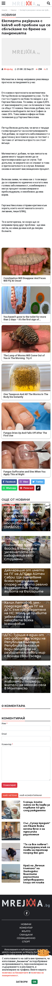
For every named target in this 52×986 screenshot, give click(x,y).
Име (4, 723)
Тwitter (39, 481)
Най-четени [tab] (10, 795)
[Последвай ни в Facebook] (26, 913)
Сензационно (26, 938)
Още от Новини (16, 499)
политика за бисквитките (15, 972)
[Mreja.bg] (26, 903)
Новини (13, 10)
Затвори (21, 981)
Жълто (26, 931)
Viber (25, 481)
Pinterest (28, 488)
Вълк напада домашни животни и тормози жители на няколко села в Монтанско (25, 683)
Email (4, 734)
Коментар (7, 744)
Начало (4, 10)
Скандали (26, 934)
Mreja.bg (8, 69)
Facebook (11, 481)
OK (34, 981)
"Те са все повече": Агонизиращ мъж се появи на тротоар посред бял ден (36, 848)
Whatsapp (11, 488)
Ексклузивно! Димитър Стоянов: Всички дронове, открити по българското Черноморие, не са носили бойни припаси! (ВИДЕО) (24, 516)
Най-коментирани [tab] (31, 795)
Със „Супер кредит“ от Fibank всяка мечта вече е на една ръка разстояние (36, 829)
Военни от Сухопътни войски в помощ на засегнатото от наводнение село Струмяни (24, 552)
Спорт (26, 941)
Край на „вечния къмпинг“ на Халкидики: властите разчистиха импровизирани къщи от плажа (33, 874)
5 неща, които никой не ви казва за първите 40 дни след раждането (36, 806)
